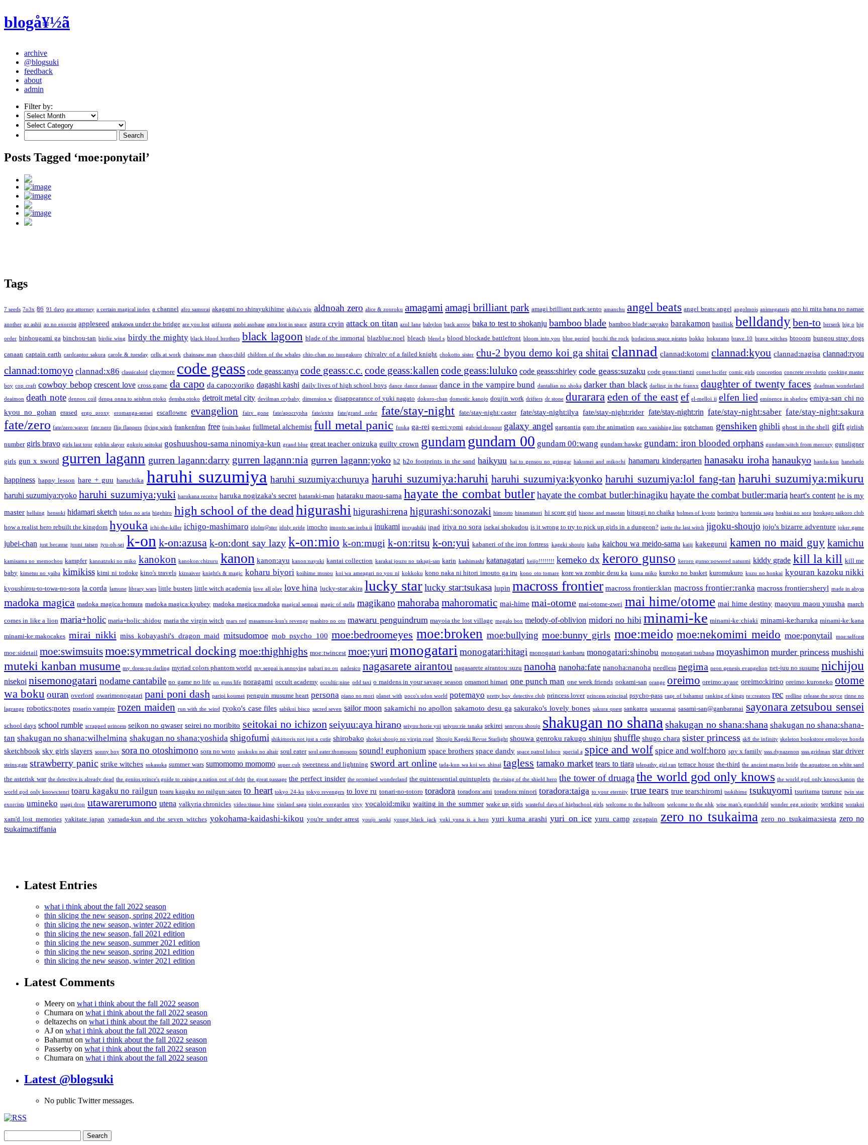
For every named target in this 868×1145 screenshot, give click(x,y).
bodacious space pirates (659, 338)
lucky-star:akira (341, 588)
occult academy (296, 682)
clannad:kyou (741, 352)
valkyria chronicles (205, 804)
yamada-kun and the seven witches (157, 819)
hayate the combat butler (469, 494)
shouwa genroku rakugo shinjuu (560, 738)
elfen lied (738, 397)
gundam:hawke (621, 444)
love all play (267, 589)
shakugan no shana (602, 722)
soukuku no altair (258, 751)
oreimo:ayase (720, 682)
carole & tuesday (128, 354)
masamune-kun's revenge (278, 621)
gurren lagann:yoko (351, 459)
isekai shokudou (506, 527)
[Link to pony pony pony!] (444, 205)
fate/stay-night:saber (745, 412)
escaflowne (172, 412)
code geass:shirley (548, 371)
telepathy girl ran (656, 765)
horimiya (727, 513)
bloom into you (542, 338)
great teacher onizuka (343, 444)
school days (20, 725)
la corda (94, 588)
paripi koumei (228, 696)
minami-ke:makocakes (34, 636)
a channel (165, 309)
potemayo (467, 695)
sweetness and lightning (335, 764)
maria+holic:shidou (134, 620)
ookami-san (631, 682)
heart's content (812, 495)
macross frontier (557, 586)
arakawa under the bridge (146, 324)
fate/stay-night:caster (487, 412)
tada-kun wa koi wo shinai (470, 765)
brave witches (771, 338)
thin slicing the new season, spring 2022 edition (119, 915)
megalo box (509, 621)
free (214, 426)
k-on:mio (314, 541)
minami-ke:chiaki (734, 620)
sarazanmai (663, 709)
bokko (696, 338)
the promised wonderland (377, 779)
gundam (443, 441)
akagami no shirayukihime (248, 309)
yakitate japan (84, 819)
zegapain (645, 819)
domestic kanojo (469, 399)
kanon (238, 558)
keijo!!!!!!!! (541, 561)
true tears (649, 790)
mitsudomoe (246, 635)
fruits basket (236, 427)
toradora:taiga (564, 791)
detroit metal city (229, 398)
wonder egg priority (794, 804)
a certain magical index (123, 309)
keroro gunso (639, 558)
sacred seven (327, 709)
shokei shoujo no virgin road (400, 739)
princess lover (566, 695)
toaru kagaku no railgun (114, 791)
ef (685, 397)
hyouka (129, 525)
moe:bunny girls (576, 634)
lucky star (393, 586)
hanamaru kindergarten (665, 460)
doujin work (506, 398)
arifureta (221, 324)
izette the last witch (682, 527)
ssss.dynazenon (781, 751)
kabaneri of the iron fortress (510, 544)
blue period (576, 338)
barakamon (690, 323)
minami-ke (675, 618)
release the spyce (823, 696)
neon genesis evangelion (738, 668)
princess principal (607, 696)
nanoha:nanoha (627, 667)
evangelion (214, 411)
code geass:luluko (479, 370)
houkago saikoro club (838, 513)
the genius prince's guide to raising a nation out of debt (180, 779)
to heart (258, 790)
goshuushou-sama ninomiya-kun (222, 443)
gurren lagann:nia (270, 460)
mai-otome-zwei (600, 604)
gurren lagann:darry (189, 459)
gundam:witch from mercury (799, 444)
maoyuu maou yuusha (810, 604)
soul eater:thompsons (332, 751)
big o (848, 324)
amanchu (614, 309)
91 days (55, 309)
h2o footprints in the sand (439, 461)
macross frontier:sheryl (793, 588)
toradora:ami (475, 791)
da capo (187, 384)
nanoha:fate (580, 667)
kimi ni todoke (117, 573)
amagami (424, 308)
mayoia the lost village (461, 620)
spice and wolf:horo (690, 750)
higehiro (162, 513)
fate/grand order (357, 413)
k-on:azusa (183, 543)
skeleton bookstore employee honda (822, 739)
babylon (432, 324)
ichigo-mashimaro (216, 526)
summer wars (186, 764)
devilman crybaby (279, 399)
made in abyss (847, 589)
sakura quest (607, 709)
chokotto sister (457, 354)
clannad (634, 351)
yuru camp (612, 819)
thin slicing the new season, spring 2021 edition (119, 951)
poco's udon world (426, 696)
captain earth (43, 354)
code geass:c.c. (331, 370)
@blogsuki (41, 62)
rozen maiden (146, 707)
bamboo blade (577, 322)
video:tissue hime (254, 804)
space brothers (451, 751)
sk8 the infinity (760, 739)
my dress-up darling (146, 668)
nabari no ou (323, 668)
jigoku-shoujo (733, 526)
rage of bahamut (684, 696)
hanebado (852, 461)
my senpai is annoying (280, 668)
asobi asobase (249, 324)
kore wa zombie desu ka (595, 573)
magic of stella (337, 604)
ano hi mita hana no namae (827, 309)
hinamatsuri (528, 513)
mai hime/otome (670, 601)
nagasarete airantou (408, 666)
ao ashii (32, 324)
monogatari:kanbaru (557, 652)
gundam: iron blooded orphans (704, 443)
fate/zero (27, 425)
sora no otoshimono (160, 750)
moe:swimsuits (71, 651)
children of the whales (274, 354)
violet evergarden (329, 804)
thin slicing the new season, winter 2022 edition (119, 924)
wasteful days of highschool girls (564, 804)
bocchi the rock (610, 338)
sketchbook (22, 751)
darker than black (615, 384)
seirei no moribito (212, 725)
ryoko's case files (250, 708)
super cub (289, 765)
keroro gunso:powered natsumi (714, 561)
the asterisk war (25, 779)
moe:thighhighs (273, 651)
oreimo (683, 680)
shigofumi (249, 737)
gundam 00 (501, 441)
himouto (503, 513)
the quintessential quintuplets (450, 779)
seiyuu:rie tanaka (462, 726)
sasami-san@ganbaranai (710, 708)
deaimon (14, 399)
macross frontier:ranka (714, 588)
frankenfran (189, 427)
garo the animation (608, 427)
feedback (38, 71)
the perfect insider (317, 779)
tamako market (564, 763)
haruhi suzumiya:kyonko (546, 479)
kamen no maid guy (777, 542)
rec (777, 694)
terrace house (696, 764)
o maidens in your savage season (418, 682)
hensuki (56, 513)
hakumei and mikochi (600, 461)
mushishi (847, 652)
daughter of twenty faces (756, 384)
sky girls (55, 751)
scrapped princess (105, 726)
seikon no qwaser (155, 725)
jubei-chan (20, 543)
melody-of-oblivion (555, 620)
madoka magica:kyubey (178, 604)
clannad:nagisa (797, 354)
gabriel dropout (484, 427)
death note (46, 397)
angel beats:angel (707, 309)
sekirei (494, 725)
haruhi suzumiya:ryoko (40, 495)
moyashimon (742, 651)
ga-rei (420, 427)
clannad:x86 (97, 371)
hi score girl (561, 512)
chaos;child (232, 354)
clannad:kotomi (684, 354)
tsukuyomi (771, 790)
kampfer (76, 560)
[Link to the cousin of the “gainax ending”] (444, 222)
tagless (518, 762)
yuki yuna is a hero (464, 819)
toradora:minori (515, 791)
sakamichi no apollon (418, 708)
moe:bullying (512, 635)
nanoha (540, 666)
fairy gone (256, 413)
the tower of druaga (596, 778)
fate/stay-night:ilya (549, 412)
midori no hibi (615, 620)
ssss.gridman (815, 751)
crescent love (114, 384)
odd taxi (361, 682)
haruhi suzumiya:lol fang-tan (670, 479)
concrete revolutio (805, 372)
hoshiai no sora (793, 513)
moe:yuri (368, 651)
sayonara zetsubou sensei (805, 707)
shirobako (348, 738)
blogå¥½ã (37, 22)
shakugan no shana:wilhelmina (72, 738)
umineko (42, 803)
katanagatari (505, 560)
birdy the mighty (158, 337)
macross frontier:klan (638, 588)
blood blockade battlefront (484, 338)
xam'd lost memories (33, 819)
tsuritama (807, 791)
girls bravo (43, 443)
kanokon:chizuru (198, 561)
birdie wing (112, 338)
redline (794, 696)
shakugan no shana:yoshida (179, 738)
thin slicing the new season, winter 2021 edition (119, 961)
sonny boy (107, 751)
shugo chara (661, 738)
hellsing (36, 513)
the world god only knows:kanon (816, 779)
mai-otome (553, 602)
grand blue (295, 444)
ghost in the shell (805, 427)
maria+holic (83, 619)
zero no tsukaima (709, 816)
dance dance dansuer (413, 386)
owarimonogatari (119, 695)
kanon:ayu (273, 560)
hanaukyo (791, 459)
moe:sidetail (21, 652)
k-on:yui (451, 542)
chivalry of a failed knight (401, 354)
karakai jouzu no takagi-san (407, 561)
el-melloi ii (703, 399)
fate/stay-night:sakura (825, 412)
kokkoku (412, 573)
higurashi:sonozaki (450, 511)
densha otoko (184, 399)
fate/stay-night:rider (613, 412)
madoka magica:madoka (246, 604)
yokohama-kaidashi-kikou (257, 818)
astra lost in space (287, 324)
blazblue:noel (386, 338)
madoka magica (39, 602)
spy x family (745, 751)
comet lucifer (711, 372)
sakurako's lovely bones (552, 708)
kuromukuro (726, 573)
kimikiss (79, 571)
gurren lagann (103, 458)
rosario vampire (94, 708)
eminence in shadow (784, 399)
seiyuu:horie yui (422, 726)
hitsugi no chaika (651, 512)
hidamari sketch (92, 512)
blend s (436, 338)
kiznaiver (189, 573)
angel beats (654, 307)
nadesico (351, 668)
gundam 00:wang (567, 443)
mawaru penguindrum (387, 620)
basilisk (722, 324)
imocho (317, 527)
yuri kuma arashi (519, 819)
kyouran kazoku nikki (824, 572)
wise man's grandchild (742, 804)
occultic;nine (335, 682)
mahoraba (418, 603)
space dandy (495, 751)
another (13, 324)
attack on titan (372, 323)
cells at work (166, 354)
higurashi (323, 510)
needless (664, 668)
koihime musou (314, 573)
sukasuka (156, 765)
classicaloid (135, 372)
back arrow (457, 324)
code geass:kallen (402, 370)
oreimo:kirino (762, 682)
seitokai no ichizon (285, 724)
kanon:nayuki (308, 561)
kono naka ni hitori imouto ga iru (471, 573)
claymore (162, 371)
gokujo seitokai (144, 444)
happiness (19, 479)
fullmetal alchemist (282, 427)
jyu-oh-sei (112, 544)
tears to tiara (614, 763)
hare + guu (96, 480)
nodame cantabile (132, 681)
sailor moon (363, 708)
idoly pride (292, 527)
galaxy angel (528, 426)
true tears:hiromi (696, 791)
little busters (175, 588)
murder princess (800, 652)
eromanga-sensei (133, 413)
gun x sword (39, 461)
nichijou (842, 665)
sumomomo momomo (240, 763)
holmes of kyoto (696, 513)
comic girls (741, 372)
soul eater (293, 751)
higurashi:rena (380, 511)
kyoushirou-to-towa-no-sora (42, 588)
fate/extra (323, 413)
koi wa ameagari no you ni (367, 573)
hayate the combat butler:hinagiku (602, 495)
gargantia (568, 427)
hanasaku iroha (736, 460)
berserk (831, 324)
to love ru (362, 791)
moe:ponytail (808, 635)
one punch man (537, 681)
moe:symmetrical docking (171, 650)
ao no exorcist (60, 324)
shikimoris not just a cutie (301, 739)
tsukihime (735, 792)
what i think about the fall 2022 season (105, 906)
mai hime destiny (745, 604)
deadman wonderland (839, 386)
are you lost (195, 324)
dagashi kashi (278, 384)
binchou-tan (79, 338)
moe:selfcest (850, 636)
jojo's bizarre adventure (799, 527)
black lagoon (272, 336)
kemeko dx (578, 559)
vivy (357, 804)
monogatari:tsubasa (687, 652)
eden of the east (642, 397)
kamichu (845, 543)
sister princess (711, 737)
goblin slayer (109, 444)
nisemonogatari (63, 680)
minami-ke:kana (842, 620)
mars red (236, 621)
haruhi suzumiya (207, 476)
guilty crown (399, 444)
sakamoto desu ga (483, 708)
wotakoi (854, 804)
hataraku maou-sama (369, 496)
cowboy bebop (64, 384)
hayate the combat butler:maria (729, 495)
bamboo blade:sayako (639, 324)
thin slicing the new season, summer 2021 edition (122, 942)
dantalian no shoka (559, 386)
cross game (152, 385)
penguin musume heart (277, 695)
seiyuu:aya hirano (365, 724)
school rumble (60, 725)
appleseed (94, 324)
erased (68, 412)
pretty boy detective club (516, 696)
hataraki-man (317, 496)
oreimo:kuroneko (809, 682)
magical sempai (300, 604)
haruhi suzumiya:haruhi (430, 478)
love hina (300, 588)
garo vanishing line (659, 427)
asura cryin (326, 324)
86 (40, 309)
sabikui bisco (294, 709)
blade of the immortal (335, 338)
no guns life (227, 682)
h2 (396, 461)
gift (838, 426)
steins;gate (16, 765)
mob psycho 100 (300, 636)
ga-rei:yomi (447, 427)
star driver (848, 751)
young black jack (415, 819)
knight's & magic (222, 573)
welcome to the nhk (690, 804)
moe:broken (449, 633)
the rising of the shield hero (525, 779)
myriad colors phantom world (212, 668)
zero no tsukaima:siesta (798, 819)
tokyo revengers (325, 792)
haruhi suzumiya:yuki (127, 494)
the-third (728, 764)
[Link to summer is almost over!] (444, 178)
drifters (534, 399)
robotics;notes (48, 708)
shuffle (627, 737)
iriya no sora (462, 527)
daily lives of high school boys (344, 385)
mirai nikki (92, 634)
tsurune (832, 791)
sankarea (635, 708)
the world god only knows (705, 777)
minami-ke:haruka (789, 620)
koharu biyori (269, 572)
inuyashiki (414, 527)
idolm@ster (264, 527)
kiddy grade (772, 560)
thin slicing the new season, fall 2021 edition (114, 933)
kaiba (593, 544)
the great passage (267, 779)
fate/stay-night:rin (676, 412)
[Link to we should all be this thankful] (444, 187)
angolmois (746, 309)
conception (769, 372)
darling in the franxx (673, 386)
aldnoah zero (338, 308)
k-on (141, 541)
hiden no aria (134, 513)
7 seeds (12, 309)
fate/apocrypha (290, 413)
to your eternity (610, 792)
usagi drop (72, 804)
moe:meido (643, 634)
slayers (81, 751)
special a (573, 751)
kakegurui (711, 544)
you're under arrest (333, 819)
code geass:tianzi (670, 371)
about (33, 80)
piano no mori (357, 696)
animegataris (774, 309)
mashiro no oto (328, 621)
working (832, 804)
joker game (851, 527)
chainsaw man (199, 354)
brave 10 (741, 338)
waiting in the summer (448, 804)
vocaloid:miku (387, 804)
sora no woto (217, 751)
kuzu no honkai (764, 573)
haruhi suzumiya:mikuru (801, 478)
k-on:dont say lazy (247, 542)
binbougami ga (40, 338)
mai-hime (514, 604)
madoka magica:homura (110, 604)
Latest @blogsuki (69, 1079)
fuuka (402, 427)
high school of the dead (234, 510)
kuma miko (643, 573)
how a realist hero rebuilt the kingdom (55, 527)
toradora (440, 791)
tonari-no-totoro (401, 791)
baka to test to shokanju (509, 323)
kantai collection (350, 560)
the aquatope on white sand (832, 765)
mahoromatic (469, 603)
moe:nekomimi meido (729, 634)
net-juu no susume (794, 668)
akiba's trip (298, 309)
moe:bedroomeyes (372, 634)
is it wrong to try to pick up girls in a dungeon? (594, 527)
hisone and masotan (602, 513)
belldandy (763, 321)
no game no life (189, 682)
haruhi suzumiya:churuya (319, 479)
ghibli (769, 426)
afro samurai (195, 309)
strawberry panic (64, 763)
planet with (389, 696)
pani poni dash (177, 694)
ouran (58, 694)
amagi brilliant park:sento (566, 309)
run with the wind (199, 709)
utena (167, 803)
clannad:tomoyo (38, 370)
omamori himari (486, 682)
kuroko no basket (683, 573)
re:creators (758, 696)
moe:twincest (328, 652)
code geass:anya (272, 371)
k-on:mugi (364, 542)
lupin (502, 588)
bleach (416, 338)
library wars (142, 589)
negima (693, 666)
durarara (585, 397)
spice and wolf (619, 749)
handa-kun (826, 461)
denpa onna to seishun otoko (132, 399)
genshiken (736, 425)
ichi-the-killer (166, 527)
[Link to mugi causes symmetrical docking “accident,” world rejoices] (444, 213)
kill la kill (818, 558)
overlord (82, 695)
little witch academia (222, 588)
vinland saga (291, 804)
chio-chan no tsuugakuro (332, 354)
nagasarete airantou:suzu (488, 668)
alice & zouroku (384, 309)
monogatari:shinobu (623, 652)
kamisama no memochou (33, 561)
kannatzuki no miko (113, 561)
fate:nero (101, 427)
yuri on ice (571, 818)
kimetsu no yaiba (40, 573)
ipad (434, 527)
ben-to (807, 323)
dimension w (317, 399)
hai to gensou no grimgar (540, 461)
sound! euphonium (392, 750)
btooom (800, 338)
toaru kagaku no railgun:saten (201, 791)
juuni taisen (83, 544)
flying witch (158, 427)
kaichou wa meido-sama (641, 543)
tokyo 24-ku (289, 792)
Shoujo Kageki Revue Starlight (472, 739)
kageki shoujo (568, 544)
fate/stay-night (418, 410)
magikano (376, 603)
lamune (118, 589)
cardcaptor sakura (84, 354)
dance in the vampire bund (487, 385)
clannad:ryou (843, 353)
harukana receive (198, 496)
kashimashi (471, 561)
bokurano (718, 338)
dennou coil (82, 399)
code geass (211, 368)
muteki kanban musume (62, 666)
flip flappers (128, 427)
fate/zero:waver (70, 427)
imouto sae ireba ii (351, 527)
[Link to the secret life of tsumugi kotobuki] (444, 196)
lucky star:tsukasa (458, 587)
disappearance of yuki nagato (375, 398)
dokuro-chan (432, 399)
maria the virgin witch (194, 620)
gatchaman (698, 427)
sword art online (403, 763)
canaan (13, 354)
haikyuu (492, 460)
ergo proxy (95, 413)
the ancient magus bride (770, 765)
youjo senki (376, 819)
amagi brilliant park (487, 308)
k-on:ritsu (409, 543)
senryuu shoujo (522, 726)
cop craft (25, 386)
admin (34, 89)
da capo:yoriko (230, 385)
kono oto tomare (539, 573)
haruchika (130, 480)
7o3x (29, 309)
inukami (387, 526)
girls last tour (77, 444)
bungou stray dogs (838, 338)
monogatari (424, 650)
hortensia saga (756, 513)
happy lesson (56, 480)
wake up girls (504, 804)
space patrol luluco (539, 751)
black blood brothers (215, 338)
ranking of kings (724, 696)
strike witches (121, 764)
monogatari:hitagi (493, 651)
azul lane (410, 324)
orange (657, 682)
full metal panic (353, 425)
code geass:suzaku (612, 371)
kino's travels (158, 573)
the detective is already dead (81, 779)
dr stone (554, 399)
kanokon (157, 559)
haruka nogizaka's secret (258, 496)
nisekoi (15, 681)
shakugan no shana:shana (716, 724)
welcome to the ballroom (635, 804)
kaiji (688, 544)
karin (449, 560)
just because (54, 544)
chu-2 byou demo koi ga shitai (542, 353)
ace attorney (80, 309)
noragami (258, 682)
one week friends (590, 682)
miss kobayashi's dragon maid (170, 636)
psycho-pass (646, 695)
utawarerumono (122, 802)
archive (35, 53)
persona (325, 695)
